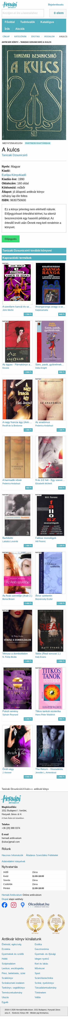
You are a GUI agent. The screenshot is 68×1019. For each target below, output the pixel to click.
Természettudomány (12, 992)
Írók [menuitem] (7, 28)
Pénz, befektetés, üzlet (13, 973)
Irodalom (49, 36)
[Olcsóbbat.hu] (38, 905)
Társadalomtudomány (45, 987)
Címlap (6, 36)
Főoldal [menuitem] (10, 22)
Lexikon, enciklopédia (13, 968)
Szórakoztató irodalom (13, 983)
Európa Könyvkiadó (14, 174)
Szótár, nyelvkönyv (44, 983)
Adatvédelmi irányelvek (13, 861)
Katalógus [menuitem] (47, 22)
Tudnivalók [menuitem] (27, 22)
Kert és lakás (41, 963)
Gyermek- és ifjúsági (45, 954)
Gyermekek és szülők (13, 954)
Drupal (5, 899)
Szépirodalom (9, 963)
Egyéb (5, 1002)
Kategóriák (20, 36)
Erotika (35, 36)
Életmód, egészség (11, 944)
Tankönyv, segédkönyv (13, 987)
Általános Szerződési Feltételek (42, 855)
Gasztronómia (42, 949)
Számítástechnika (44, 978)
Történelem (40, 992)
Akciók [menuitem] (20, 28)
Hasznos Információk (12, 855)
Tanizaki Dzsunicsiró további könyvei (27, 250)
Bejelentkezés (55, 4)
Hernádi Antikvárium (12, 895)
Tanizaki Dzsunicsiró (14, 155)
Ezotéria (6, 949)
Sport (37, 973)
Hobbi (4, 958)
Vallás (38, 997)
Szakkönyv (7, 978)
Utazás (5, 997)
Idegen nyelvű (42, 958)
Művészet (40, 968)
